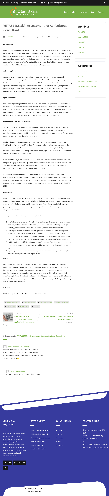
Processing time (11, 306)
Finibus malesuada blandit (40, 434)
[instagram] (15, 463)
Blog (92, 12)
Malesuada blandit (37, 445)
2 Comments (26, 37)
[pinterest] (19, 463)
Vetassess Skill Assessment (88, 86)
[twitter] (10, 463)
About (74, 12)
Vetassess (44, 37)
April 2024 (82, 32)
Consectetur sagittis (38, 442)
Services (84, 12)
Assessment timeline (29, 302)
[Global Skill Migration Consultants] (19, 11)
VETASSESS (36, 306)
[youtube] (5, 468)
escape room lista (13, 347)
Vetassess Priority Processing (56, 37)
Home (66, 12)
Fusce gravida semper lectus (40, 430)
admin (12, 371)
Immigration (37, 37)
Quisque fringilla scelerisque (40, 438)
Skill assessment (24, 306)
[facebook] (104, 3)
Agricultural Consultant (13, 302)
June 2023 (81, 47)
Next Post (58, 316)
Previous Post (24, 318)
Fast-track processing (46, 302)
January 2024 (83, 37)
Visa (79, 91)
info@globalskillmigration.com (55, 3)
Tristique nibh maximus (38, 449)
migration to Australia (62, 302)
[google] (24, 463)
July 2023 (81, 42)
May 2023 (81, 52)
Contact (101, 12)
